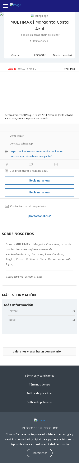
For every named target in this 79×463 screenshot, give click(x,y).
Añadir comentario (63, 55)
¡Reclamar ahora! (39, 192)
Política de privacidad (39, 393)
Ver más (70, 69)
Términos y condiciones (39, 375)
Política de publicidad (40, 402)
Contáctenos (39, 453)
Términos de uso (39, 384)
